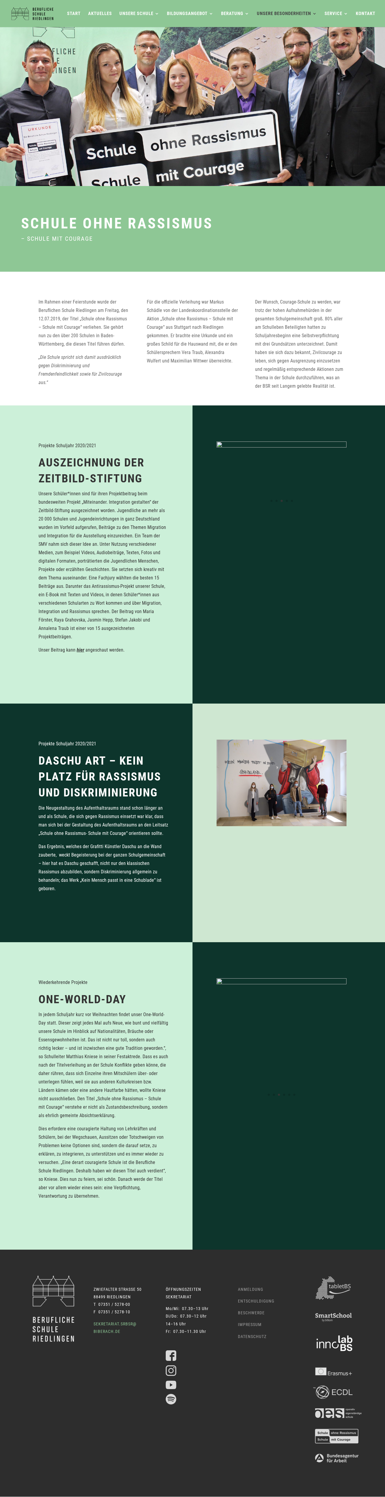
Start (74, 13)
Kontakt (365, 13)
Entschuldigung (256, 1301)
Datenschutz (252, 1336)
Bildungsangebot (187, 13)
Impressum (250, 1324)
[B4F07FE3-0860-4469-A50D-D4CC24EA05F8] (281, 506)
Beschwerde (251, 1312)
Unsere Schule (136, 13)
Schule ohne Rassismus (117, 223)
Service (333, 13)
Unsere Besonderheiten (284, 13)
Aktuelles (100, 13)
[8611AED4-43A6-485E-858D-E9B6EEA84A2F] (281, 824)
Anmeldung (250, 1289)
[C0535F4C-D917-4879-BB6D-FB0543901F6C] (281, 1106)
